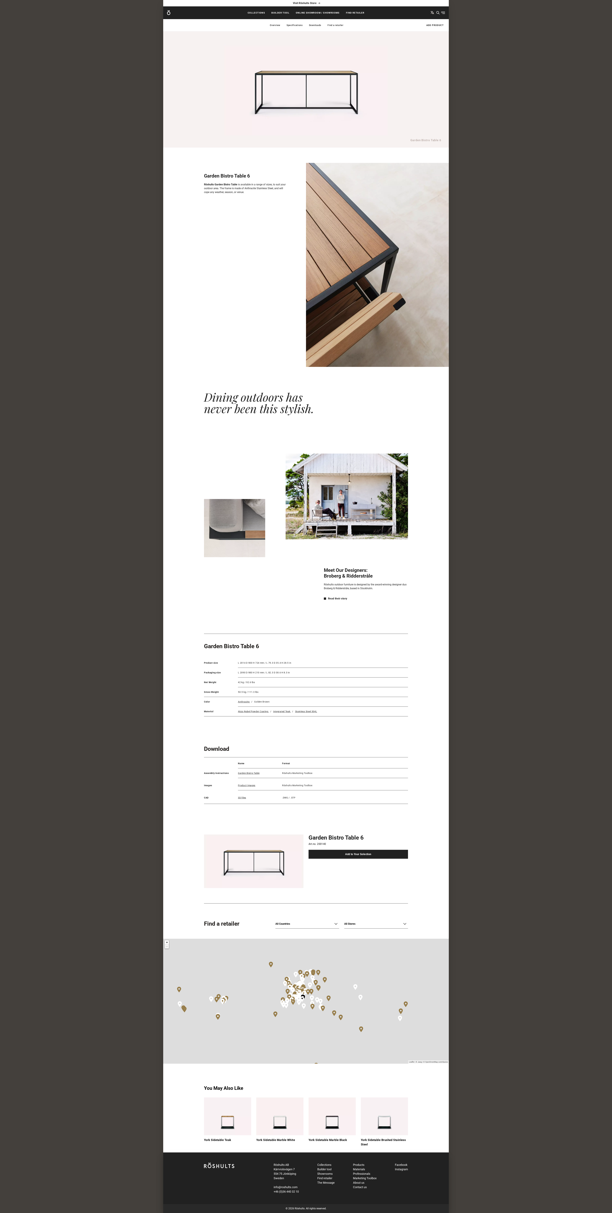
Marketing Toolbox (365, 1178)
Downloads (315, 25)
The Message (326, 1182)
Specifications (295, 25)
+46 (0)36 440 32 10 (286, 1191)
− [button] (167, 946)
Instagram (401, 1169)
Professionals (361, 1173)
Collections (256, 12)
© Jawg (419, 1062)
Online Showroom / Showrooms (318, 12)
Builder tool (280, 12)
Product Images (246, 785)
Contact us (360, 1187)
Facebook (401, 1164)
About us (358, 1182)
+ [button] (167, 942)
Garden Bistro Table (248, 773)
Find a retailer (335, 25)
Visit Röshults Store (305, 3)
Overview (275, 25)
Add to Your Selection (358, 854)
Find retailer (355, 12)
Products (358, 1164)
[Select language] (432, 12)
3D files (242, 797)
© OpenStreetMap (430, 1062)
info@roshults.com (286, 1187)
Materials (359, 1169)
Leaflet (411, 1062)
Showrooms (325, 1173)
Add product (435, 25)
